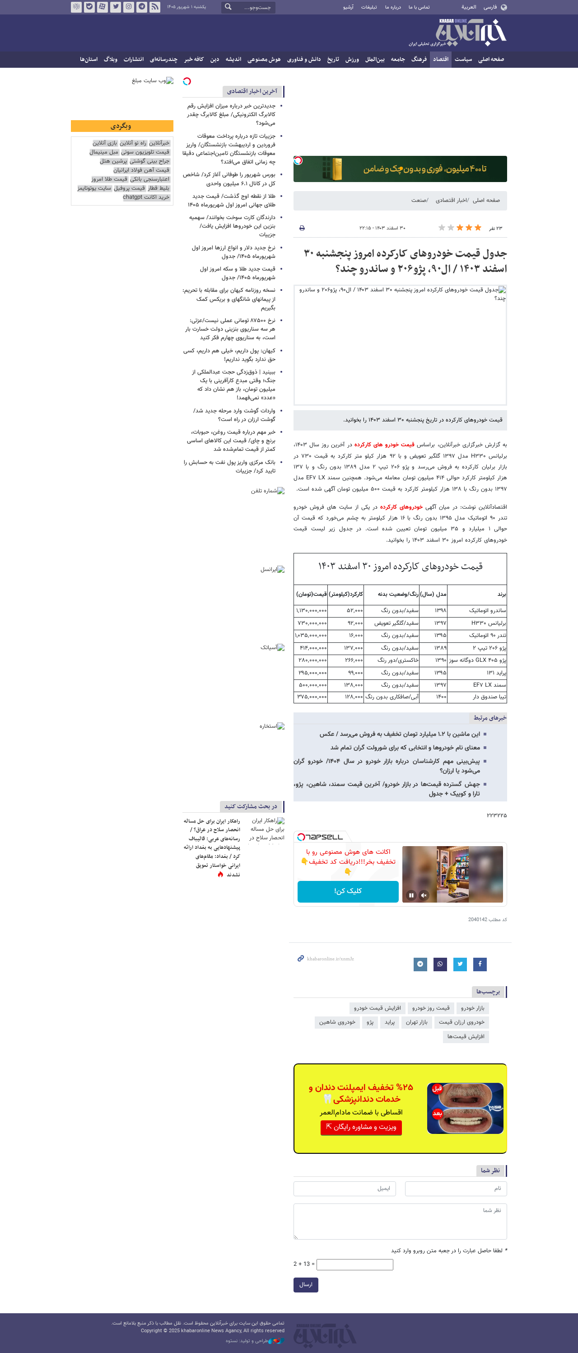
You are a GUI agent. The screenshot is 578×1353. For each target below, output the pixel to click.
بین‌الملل (375, 60)
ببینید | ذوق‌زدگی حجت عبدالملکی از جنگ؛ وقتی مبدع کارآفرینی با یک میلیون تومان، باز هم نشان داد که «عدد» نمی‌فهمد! (233, 385)
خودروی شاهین (337, 1022)
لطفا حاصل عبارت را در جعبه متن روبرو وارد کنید (449, 1251)
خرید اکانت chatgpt (146, 197)
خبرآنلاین (457, 33)
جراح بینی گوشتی (149, 161)
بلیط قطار (158, 188)
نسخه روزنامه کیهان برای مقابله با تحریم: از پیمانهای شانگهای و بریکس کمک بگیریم (228, 299)
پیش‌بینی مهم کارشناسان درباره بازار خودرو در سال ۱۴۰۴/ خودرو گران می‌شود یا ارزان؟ (387, 766)
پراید (390, 1022)
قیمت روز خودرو (431, 1008)
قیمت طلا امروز (109, 179)
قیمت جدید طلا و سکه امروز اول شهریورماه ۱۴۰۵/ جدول (237, 273)
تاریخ (333, 60)
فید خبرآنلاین (154, 7)
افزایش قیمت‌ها (466, 1036)
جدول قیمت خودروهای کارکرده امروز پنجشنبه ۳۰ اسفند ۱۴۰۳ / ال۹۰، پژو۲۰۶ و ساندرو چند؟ (405, 261)
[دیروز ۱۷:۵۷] (264, 830)
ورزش (352, 60)
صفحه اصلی (491, 60)
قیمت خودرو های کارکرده (383, 444)
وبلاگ (110, 60)
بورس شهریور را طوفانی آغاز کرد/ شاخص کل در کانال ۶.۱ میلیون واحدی (229, 179)
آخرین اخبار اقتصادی (252, 91)
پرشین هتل (113, 161)
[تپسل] (298, 160)
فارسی (490, 7)
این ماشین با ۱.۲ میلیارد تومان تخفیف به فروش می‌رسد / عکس (400, 735)
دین (214, 60)
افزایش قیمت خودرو (377, 1008)
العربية (468, 7)
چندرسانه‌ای (163, 60)
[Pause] (411, 895)
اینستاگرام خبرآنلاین (128, 7)
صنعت (418, 200)
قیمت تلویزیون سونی (145, 152)
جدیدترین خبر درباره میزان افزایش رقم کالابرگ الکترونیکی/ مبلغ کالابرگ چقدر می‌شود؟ (231, 115)
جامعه (398, 60)
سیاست (463, 60)
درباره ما (393, 7)
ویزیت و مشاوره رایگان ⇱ (361, 1127)
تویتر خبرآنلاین (115, 7)
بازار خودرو (473, 1008)
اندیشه (233, 60)
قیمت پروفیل (129, 188)
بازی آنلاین (105, 143)
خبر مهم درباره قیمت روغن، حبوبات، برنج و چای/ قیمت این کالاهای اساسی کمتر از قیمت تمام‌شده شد (231, 441)
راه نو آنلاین (133, 143)
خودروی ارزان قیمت (462, 1022)
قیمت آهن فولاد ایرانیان (141, 170)
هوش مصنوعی (264, 60)
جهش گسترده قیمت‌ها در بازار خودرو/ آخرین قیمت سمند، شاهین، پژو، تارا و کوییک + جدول (387, 789)
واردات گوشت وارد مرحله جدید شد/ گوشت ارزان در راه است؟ (234, 415)
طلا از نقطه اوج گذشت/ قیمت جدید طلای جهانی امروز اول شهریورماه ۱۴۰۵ (231, 201)
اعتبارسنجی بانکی (149, 179)
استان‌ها (89, 60)
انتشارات (134, 60)
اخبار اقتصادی (451, 200)
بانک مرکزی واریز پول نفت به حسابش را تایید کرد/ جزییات (229, 467)
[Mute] (424, 895)
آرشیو (348, 7)
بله (89, 7)
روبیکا (76, 7)
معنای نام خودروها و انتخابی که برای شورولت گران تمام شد (405, 748)
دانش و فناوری (304, 60)
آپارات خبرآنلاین (102, 7)
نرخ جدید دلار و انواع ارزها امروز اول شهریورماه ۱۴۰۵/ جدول (233, 252)
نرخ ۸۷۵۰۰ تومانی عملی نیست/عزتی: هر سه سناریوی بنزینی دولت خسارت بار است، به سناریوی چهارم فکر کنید (230, 329)
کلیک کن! (348, 891)
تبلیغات (369, 7)
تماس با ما (419, 7)
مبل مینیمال (103, 152)
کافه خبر (194, 60)
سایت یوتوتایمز (94, 188)
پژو (370, 1022)
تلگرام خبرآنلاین (141, 7)
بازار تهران (417, 1022)
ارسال (305, 1284)
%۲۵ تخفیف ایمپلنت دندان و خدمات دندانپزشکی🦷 (361, 1094)
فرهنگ (419, 60)
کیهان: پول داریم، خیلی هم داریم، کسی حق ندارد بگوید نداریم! (229, 355)
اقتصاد (440, 60)
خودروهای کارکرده (400, 507)
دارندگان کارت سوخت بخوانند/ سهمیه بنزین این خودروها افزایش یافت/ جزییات (232, 226)
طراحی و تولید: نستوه (247, 1341)
